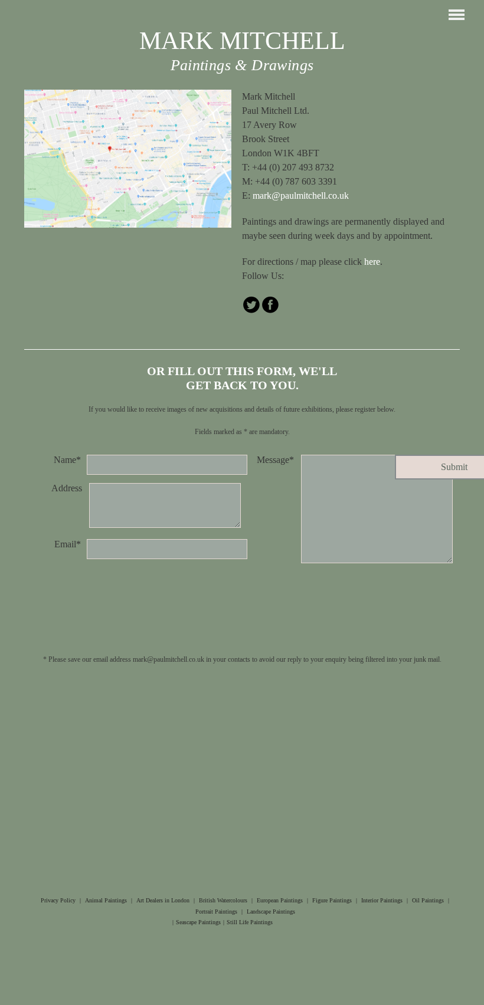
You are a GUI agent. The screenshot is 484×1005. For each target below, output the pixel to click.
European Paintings (280, 900)
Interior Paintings (382, 900)
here (372, 262)
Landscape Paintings (271, 911)
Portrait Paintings (216, 911)
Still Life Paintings (250, 922)
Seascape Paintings (198, 922)
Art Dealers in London (162, 900)
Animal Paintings (106, 900)
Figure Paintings (332, 900)
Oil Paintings (428, 900)
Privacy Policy (58, 900)
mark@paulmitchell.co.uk (301, 196)
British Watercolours (223, 900)
